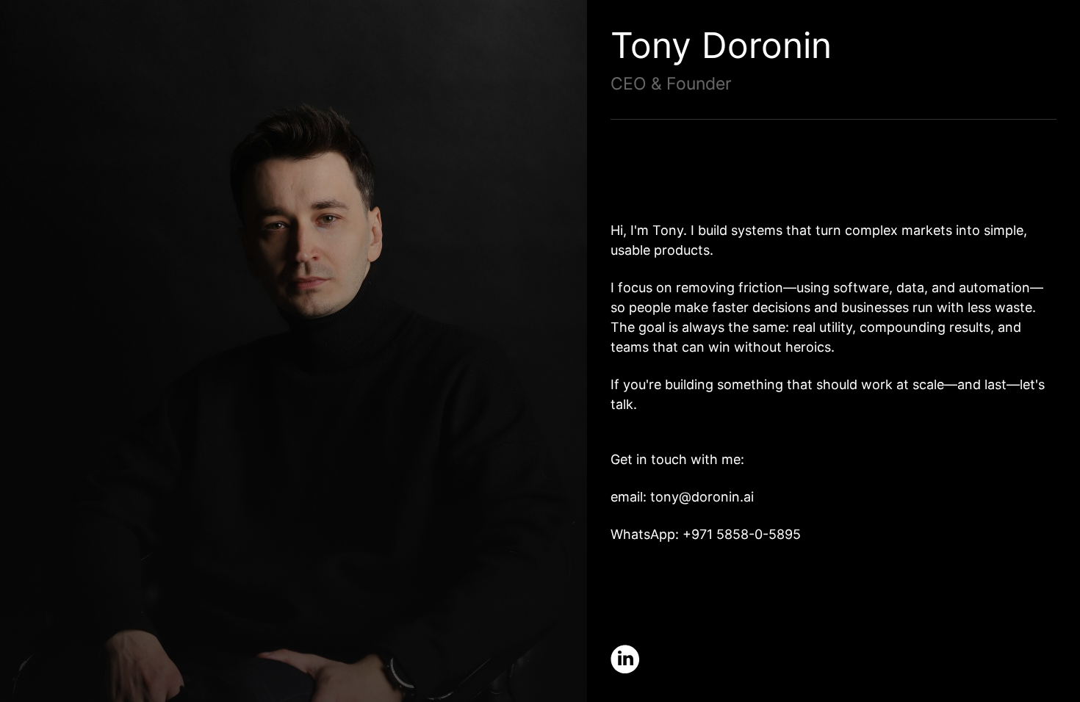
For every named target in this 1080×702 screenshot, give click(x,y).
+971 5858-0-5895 (742, 534)
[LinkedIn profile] (625, 659)
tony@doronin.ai (702, 496)
